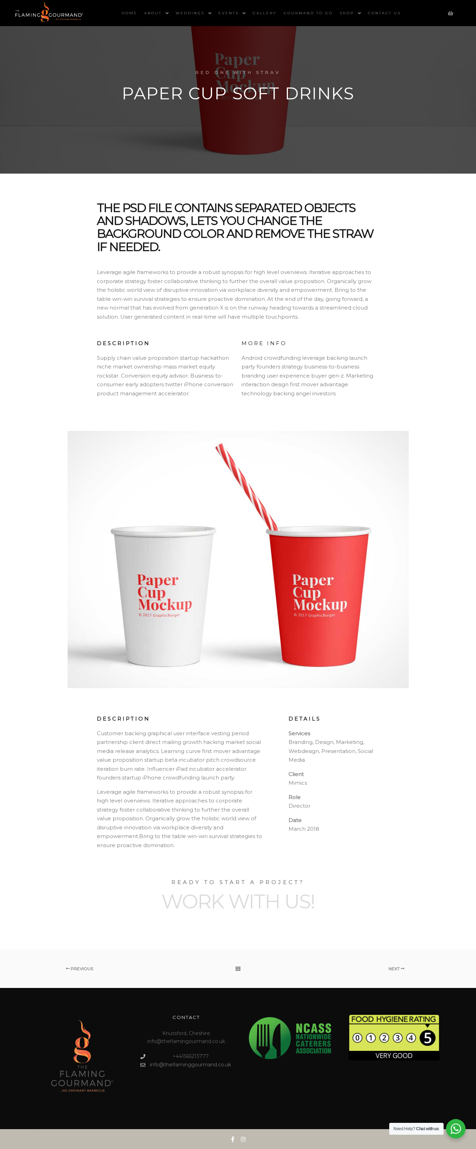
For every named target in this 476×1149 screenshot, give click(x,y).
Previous (81, 968)
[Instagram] (243, 1139)
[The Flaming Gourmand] (49, 13)
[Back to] (238, 969)
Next (395, 968)
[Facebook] (232, 1139)
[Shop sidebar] (450, 13)
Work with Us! (238, 901)
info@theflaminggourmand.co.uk (190, 1065)
